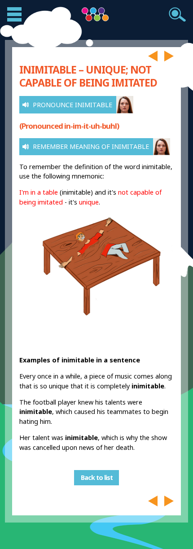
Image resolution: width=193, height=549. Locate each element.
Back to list (97, 478)
